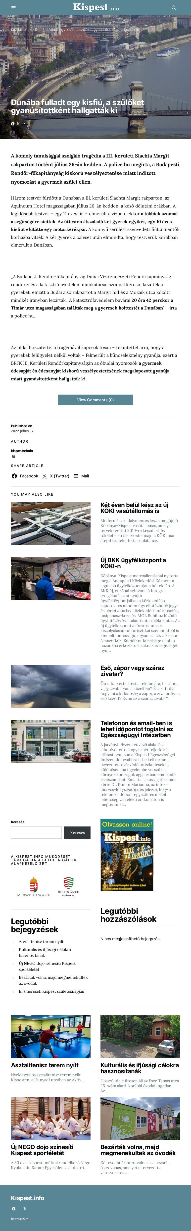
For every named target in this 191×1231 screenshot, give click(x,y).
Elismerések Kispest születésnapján (51, 991)
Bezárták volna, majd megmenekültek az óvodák (53, 980)
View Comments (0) (95, 399)
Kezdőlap (18, 29)
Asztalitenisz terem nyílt (41, 941)
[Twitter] (25, 1209)
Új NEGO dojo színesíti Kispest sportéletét (47, 966)
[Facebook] (13, 1209)
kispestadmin (22, 451)
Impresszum (19, 1219)
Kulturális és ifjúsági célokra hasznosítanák (45, 952)
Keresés (17, 822)
